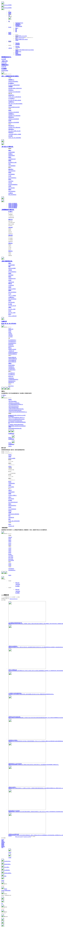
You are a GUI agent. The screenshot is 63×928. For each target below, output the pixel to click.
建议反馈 (22, 37)
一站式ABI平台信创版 (18, 26)
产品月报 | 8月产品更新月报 (12, 207)
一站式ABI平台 (17, 23)
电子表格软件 (17, 25)
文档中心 (23, 39)
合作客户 (20, 49)
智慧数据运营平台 (18, 24)
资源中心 (9, 13)
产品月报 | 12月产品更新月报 (12, 204)
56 (19, 836)
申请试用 (9, 575)
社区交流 (26, 39)
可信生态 (26, 49)
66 (26, 836)
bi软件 (2, 847)
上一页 (18, 836)
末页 (30, 836)
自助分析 (2, 839)
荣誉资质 (23, 49)
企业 (16, 29)
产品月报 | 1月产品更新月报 (12, 203)
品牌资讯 (16, 50)
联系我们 (32, 49)
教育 (16, 31)
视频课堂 (20, 39)
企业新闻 (16, 51)
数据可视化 (3, 846)
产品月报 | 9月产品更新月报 (12, 206)
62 (23, 836)
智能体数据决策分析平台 (19, 22)
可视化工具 (3, 842)
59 (21, 836)
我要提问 (16, 37)
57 (20, 836)
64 (25, 836)
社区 (9, 15)
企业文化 (29, 49)
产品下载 (16, 40)
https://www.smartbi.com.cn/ (14, 598)
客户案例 (9, 32)
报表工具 (2, 845)
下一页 (28, 836)
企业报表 (2, 841)
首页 (16, 836)
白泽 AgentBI (17, 42)
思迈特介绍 (17, 49)
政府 (16, 30)
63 (24, 836)
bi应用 (2, 840)
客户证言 (16, 52)
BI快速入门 (17, 39)
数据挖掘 (2, 844)
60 (22, 836)
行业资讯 (19, 51)
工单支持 (19, 37)
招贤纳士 (16, 53)
